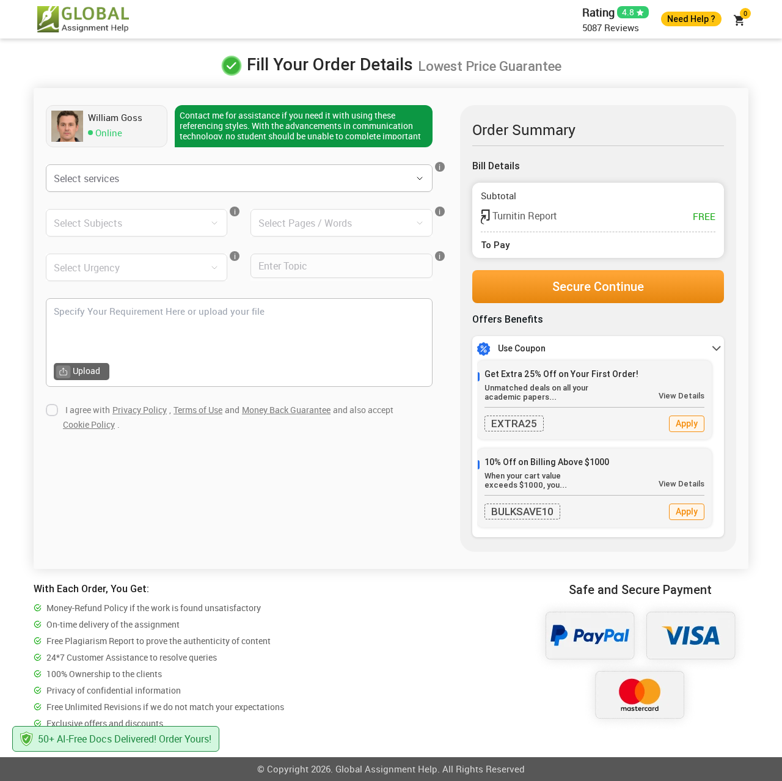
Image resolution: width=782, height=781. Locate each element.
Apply (687, 423)
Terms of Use (198, 410)
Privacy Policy (139, 410)
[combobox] (222, 178)
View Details (681, 396)
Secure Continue (598, 286)
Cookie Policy (89, 424)
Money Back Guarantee (286, 410)
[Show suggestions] (402, 178)
